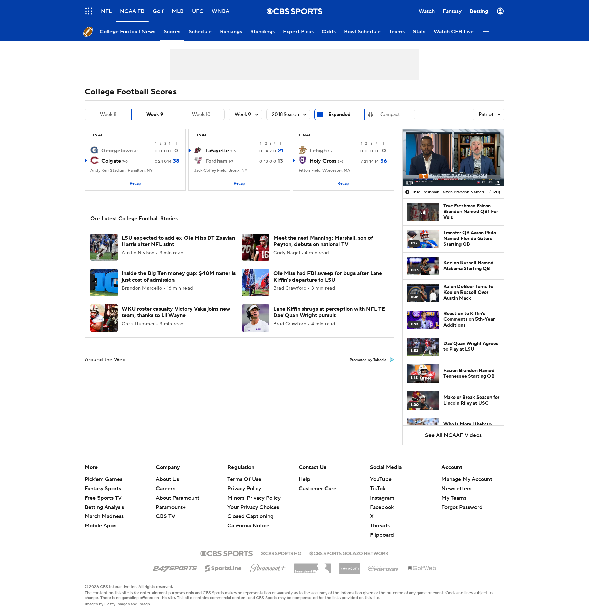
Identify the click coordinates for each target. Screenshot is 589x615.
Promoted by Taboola (368, 360)
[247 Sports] (175, 567)
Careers (165, 488)
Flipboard (382, 534)
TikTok (378, 488)
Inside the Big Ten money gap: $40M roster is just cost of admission (179, 276)
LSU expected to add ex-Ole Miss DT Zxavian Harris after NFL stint (178, 241)
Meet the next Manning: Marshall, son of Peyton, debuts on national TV (323, 241)
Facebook (382, 507)
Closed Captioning (250, 510)
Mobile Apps (100, 525)
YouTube (381, 479)
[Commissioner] (312, 565)
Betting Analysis (104, 507)
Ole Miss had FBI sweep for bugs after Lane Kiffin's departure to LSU (327, 276)
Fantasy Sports (103, 488)
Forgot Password (462, 507)
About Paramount (177, 498)
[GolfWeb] (422, 568)
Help (305, 479)
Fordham (216, 161)
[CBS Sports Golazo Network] (349, 552)
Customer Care (317, 488)
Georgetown (117, 150)
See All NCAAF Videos (453, 435)
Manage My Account (466, 479)
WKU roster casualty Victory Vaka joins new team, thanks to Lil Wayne (176, 312)
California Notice (248, 519)
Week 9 (154, 114)
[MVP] (349, 565)
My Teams (453, 498)
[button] (88, 11)
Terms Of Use (244, 479)
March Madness (104, 516)
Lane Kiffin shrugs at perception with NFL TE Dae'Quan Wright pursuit (329, 312)
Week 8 (108, 114)
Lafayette (217, 150)
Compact (390, 114)
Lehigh (318, 150)
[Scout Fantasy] (383, 568)
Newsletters (456, 488)
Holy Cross (322, 161)
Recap (135, 183)
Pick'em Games (103, 479)
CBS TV (165, 516)
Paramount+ (171, 507)
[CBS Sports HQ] (281, 552)
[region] (453, 157)
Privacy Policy (244, 488)
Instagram (382, 498)
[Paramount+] (268, 566)
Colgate (111, 161)
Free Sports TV (103, 498)
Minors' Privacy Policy (254, 498)
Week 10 (201, 114)
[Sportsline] (223, 567)
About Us (167, 479)
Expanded (339, 114)
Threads (380, 525)
